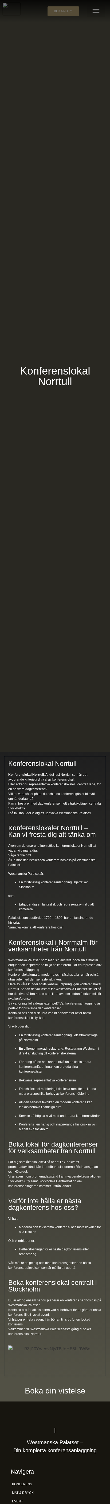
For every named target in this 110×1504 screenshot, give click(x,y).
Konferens (22, 1484)
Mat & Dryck (23, 1493)
